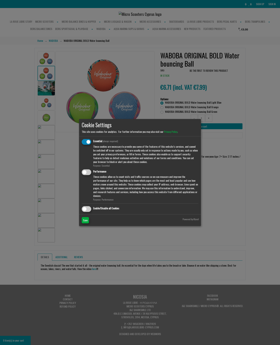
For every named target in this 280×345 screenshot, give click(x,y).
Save (85, 220)
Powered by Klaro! (191, 219)
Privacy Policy (170, 132)
